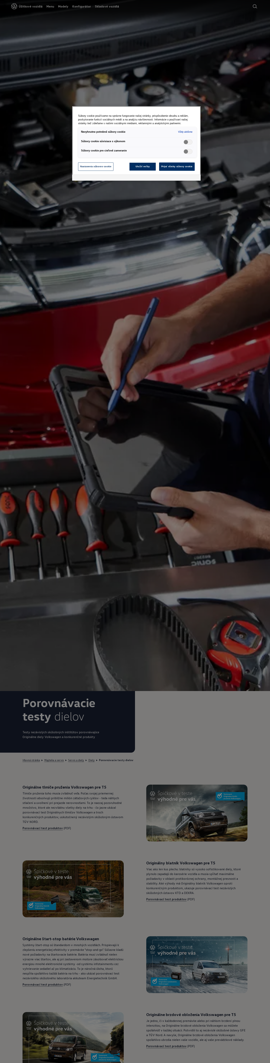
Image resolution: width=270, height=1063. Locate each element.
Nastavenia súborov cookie (95, 166)
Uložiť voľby (143, 166)
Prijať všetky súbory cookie (177, 166)
